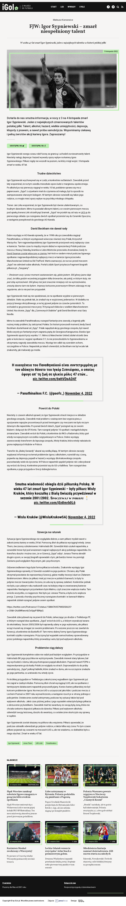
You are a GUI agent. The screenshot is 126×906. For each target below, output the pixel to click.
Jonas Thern (27, 743)
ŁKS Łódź (39, 743)
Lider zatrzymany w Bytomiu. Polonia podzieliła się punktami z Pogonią (60, 794)
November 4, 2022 (78, 393)
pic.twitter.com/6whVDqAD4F (55, 379)
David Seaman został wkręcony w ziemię (27, 253)
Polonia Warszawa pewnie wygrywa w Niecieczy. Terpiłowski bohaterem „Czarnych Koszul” (97, 796)
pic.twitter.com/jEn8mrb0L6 (54, 502)
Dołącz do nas (70, 883)
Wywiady (71, 7)
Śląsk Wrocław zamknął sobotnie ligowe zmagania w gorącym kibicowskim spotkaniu (22, 796)
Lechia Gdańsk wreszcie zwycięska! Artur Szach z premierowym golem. (58, 851)
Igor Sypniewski (13, 743)
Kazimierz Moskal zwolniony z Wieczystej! (19, 850)
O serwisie (6, 883)
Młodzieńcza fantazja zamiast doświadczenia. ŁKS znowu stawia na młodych (98, 851)
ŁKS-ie (84, 212)
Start (54, 7)
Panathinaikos (51, 743)
